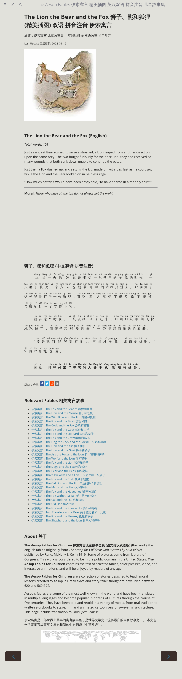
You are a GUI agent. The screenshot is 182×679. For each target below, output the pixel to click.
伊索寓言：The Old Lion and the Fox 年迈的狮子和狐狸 (66, 483)
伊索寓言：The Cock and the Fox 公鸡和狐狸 (60, 425)
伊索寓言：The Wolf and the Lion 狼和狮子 (59, 458)
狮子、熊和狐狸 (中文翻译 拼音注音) (58, 266)
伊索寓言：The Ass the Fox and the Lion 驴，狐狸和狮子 (68, 454)
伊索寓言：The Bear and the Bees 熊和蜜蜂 (59, 471)
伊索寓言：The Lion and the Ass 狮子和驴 (58, 446)
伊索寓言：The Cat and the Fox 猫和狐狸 (57, 500)
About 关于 (35, 536)
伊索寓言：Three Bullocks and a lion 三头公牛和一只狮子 (68, 475)
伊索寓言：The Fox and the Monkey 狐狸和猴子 (62, 516)
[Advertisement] (83, 227)
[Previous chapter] (13, 656)
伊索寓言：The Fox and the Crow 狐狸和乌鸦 (60, 438)
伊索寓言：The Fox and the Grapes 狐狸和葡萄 (61, 409)
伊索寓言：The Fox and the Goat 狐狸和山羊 (60, 430)
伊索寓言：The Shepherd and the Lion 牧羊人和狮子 (65, 520)
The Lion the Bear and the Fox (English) (65, 135)
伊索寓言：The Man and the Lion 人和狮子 (59, 487)
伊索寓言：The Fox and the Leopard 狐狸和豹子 (62, 434)
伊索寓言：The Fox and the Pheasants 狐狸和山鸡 (64, 508)
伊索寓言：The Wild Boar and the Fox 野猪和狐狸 (63, 417)
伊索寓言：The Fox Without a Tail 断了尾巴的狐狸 (63, 496)
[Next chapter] (169, 656)
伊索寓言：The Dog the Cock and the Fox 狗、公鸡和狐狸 (68, 442)
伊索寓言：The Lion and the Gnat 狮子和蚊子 (60, 450)
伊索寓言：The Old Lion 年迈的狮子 (54, 504)
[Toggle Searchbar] (20, 4)
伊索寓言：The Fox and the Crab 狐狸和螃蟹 (60, 479)
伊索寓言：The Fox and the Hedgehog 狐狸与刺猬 (64, 492)
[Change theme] (13, 4)
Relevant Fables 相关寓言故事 (54, 400)
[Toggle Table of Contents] (5, 4)
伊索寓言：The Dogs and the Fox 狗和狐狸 (59, 467)
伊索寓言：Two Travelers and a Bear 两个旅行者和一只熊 (68, 512)
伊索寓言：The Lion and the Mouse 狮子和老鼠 (62, 413)
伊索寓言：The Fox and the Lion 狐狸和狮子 (59, 463)
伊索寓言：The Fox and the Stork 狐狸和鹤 (59, 421)
